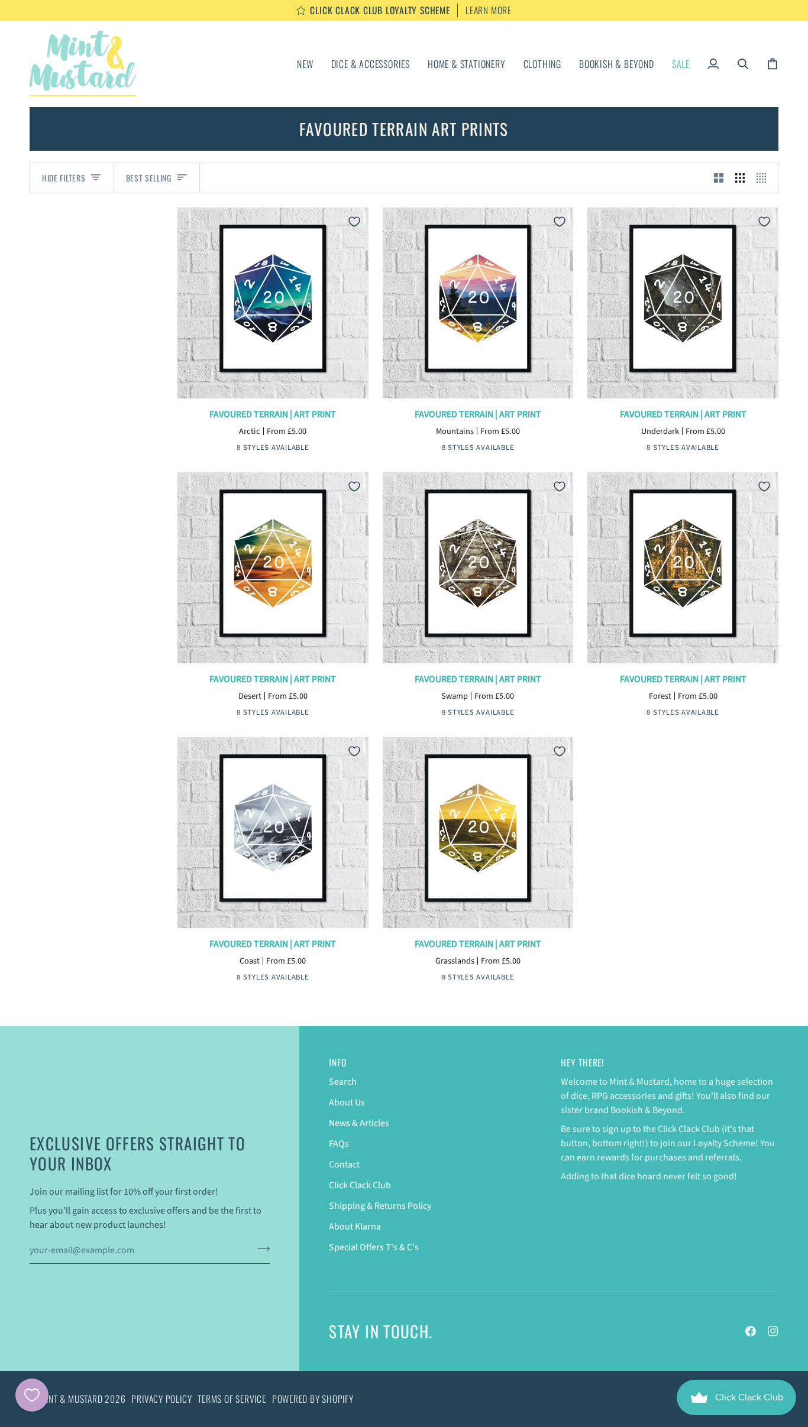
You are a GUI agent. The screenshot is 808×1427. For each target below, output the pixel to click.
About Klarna (355, 1226)
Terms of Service (232, 1399)
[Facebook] (750, 1331)
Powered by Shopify (313, 1399)
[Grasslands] (505, 979)
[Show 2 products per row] (718, 178)
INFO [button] (337, 1062)
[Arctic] (227, 449)
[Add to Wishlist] (354, 221)
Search (343, 1081)
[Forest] (710, 714)
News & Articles (359, 1123)
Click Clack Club (360, 1185)
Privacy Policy (161, 1399)
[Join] (260, 1249)
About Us (347, 1102)
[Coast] (300, 979)
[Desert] (282, 449)
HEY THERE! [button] (582, 1062)
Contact (344, 1164)
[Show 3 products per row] (740, 178)
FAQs (339, 1143)
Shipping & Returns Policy (380, 1205)
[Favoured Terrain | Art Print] (273, 302)
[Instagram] (773, 1331)
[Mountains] (245, 449)
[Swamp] (300, 449)
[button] (370, 63)
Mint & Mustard (71, 1399)
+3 (316, 448)
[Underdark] (264, 449)
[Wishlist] (32, 1395)
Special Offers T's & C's (374, 1247)
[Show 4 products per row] (764, 178)
